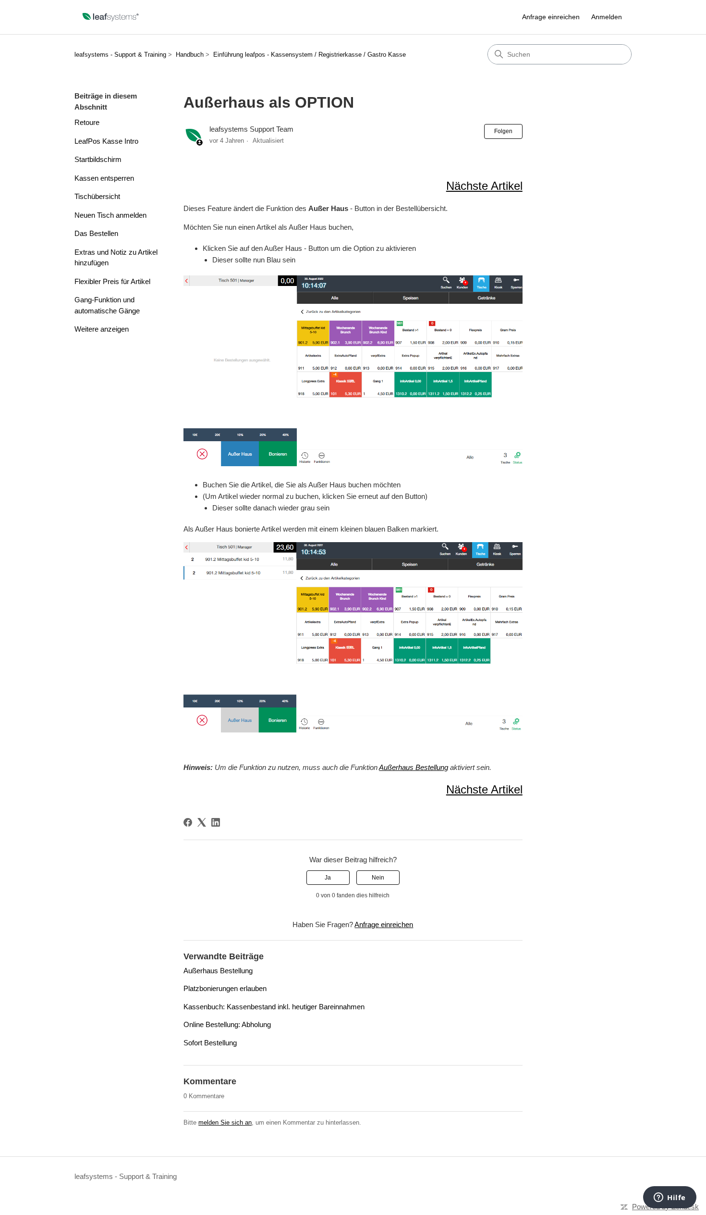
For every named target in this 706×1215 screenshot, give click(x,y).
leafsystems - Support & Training (120, 54)
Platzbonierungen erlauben (225, 988)
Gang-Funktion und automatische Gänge (107, 305)
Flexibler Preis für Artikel (112, 281)
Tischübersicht (97, 196)
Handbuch (190, 54)
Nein (378, 877)
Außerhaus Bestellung (413, 767)
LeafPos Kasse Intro (106, 141)
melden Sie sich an (225, 1122)
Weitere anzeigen (101, 329)
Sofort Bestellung (210, 1043)
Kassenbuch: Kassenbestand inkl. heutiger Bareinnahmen (274, 1007)
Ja (328, 877)
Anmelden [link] (606, 17)
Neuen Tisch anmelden (110, 215)
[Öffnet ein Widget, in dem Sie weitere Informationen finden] (669, 1198)
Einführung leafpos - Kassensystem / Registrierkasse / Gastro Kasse (309, 54)
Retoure (86, 122)
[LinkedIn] (215, 822)
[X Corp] (201, 822)
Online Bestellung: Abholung (227, 1024)
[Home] (110, 17)
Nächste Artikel (484, 185)
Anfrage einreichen (551, 17)
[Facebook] (187, 822)
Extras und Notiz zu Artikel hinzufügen (116, 257)
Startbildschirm (98, 159)
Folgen (503, 131)
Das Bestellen (96, 233)
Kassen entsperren (104, 178)
